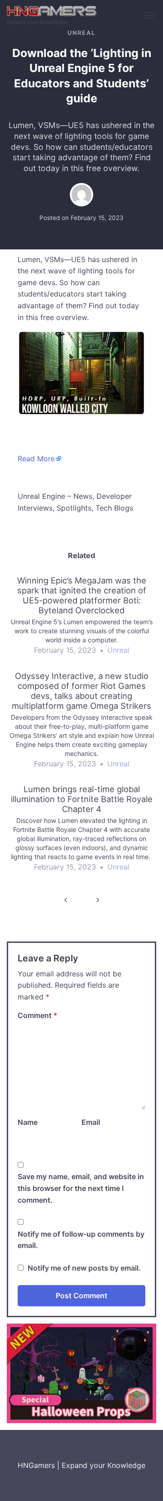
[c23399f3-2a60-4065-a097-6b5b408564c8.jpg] (81, 372)
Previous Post (65, 900)
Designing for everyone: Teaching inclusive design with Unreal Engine (97, 900)
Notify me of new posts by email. (84, 1267)
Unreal (81, 32)
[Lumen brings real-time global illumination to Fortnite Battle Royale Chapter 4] (81, 832)
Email (91, 1122)
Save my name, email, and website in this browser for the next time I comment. (81, 1188)
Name (28, 1122)
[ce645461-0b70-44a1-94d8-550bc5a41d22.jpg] (81, 1372)
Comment (38, 1015)
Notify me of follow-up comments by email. (81, 1239)
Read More (36, 458)
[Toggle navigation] (150, 16)
